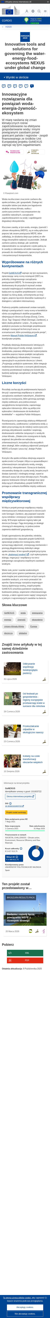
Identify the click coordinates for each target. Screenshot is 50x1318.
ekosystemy (37, 620)
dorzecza (8, 633)
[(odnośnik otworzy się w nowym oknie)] (11, 10)
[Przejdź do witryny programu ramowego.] (25, 37)
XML (27, 953)
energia (7, 620)
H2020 (9, 27)
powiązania (37, 613)
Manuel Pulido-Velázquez (23, 335)
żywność (22, 620)
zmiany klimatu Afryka (14, 626)
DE (4, 86)
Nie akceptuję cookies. (25, 1314)
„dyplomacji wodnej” (18, 554)
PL (32, 86)
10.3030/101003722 (13, 806)
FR (21, 86)
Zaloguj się (27, 11)
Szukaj (39, 11)
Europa (33, 626)
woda (23, 613)
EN (9, 86)
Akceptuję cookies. (25, 1307)
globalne (23, 633)
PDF (27, 960)
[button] (33, 11)
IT (26, 86)
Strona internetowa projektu (19, 797)
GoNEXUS (14, 273)
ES (15, 86)
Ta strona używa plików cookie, (17, 1298)
